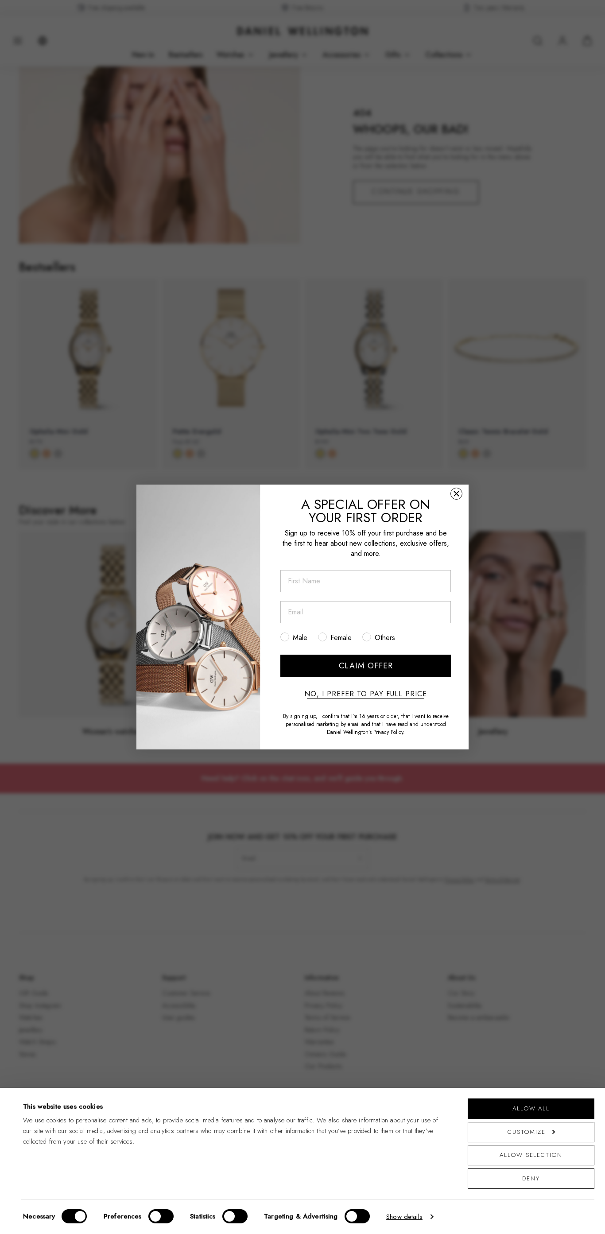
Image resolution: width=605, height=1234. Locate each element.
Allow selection (531, 1155)
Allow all (531, 1108)
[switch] (161, 1216)
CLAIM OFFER (366, 665)
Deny (531, 1178)
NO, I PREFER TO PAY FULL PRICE (365, 694)
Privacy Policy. (389, 732)
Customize (526, 1132)
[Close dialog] (456, 493)
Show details (404, 1217)
